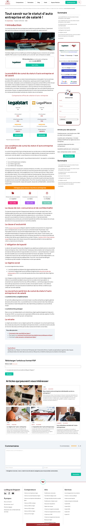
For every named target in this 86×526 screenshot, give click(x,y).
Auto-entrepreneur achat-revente (67, 151)
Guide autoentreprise (70, 498)
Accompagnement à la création (72, 493)
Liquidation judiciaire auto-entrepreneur (68, 149)
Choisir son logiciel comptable (51, 509)
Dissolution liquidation (49, 503)
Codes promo (71, 2)
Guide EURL (67, 503)
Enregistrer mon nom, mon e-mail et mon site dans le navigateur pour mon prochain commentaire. (32, 471)
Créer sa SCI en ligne (29, 513)
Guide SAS (67, 511)
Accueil (6, 8)
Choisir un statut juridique (71, 495)
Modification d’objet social (50, 501)
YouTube (13, 493)
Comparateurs (19, 2)
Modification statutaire (49, 493)
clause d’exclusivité (14, 228)
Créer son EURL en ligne (30, 503)
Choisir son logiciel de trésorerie (52, 517)
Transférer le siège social (50, 495)
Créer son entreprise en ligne (31, 493)
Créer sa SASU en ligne (29, 511)
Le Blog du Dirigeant (7, 2)
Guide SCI (67, 514)
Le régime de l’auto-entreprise (56, 8)
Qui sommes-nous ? (9, 504)
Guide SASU (67, 506)
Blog (38, 2)
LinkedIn (5, 493)
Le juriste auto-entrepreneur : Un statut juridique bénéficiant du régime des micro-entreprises (69, 139)
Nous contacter (8, 501)
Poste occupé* (62, 116)
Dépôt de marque (48, 506)
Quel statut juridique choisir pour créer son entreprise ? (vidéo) (36, 8)
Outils (45, 2)
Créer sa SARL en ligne (29, 505)
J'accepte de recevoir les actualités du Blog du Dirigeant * (21, 370)
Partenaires (30, 2)
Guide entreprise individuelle (71, 501)
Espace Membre (55, 2)
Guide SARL (67, 509)
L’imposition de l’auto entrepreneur (43, 427)
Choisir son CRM (48, 514)
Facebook (9, 493)
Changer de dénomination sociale (52, 498)
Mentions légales (8, 507)
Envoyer (9, 374)
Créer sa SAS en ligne (29, 508)
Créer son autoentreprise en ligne (32, 495)
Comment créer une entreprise (15, 8)
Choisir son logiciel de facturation (52, 511)
